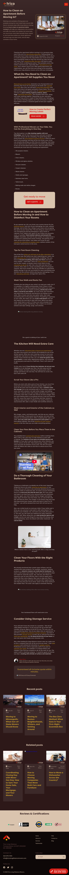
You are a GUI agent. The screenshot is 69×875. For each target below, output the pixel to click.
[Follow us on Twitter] (8, 868)
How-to (62, 36)
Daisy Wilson (22, 659)
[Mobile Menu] (66, 4)
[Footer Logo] (6, 840)
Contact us (54, 838)
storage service (27, 634)
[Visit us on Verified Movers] (40, 827)
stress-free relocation (43, 87)
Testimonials (39, 843)
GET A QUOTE (32, 202)
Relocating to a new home (22, 84)
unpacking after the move (32, 61)
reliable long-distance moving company (33, 632)
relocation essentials (44, 91)
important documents (25, 94)
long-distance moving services (34, 138)
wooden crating (45, 645)
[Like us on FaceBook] (4, 868)
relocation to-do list (20, 265)
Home (37, 836)
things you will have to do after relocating (37, 254)
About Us (38, 838)
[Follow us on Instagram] (12, 868)
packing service (19, 226)
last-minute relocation (33, 54)
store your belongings (21, 636)
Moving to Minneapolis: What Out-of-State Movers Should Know (12, 722)
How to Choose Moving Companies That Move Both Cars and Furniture (34, 780)
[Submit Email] (63, 857)
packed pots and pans (33, 436)
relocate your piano (20, 648)
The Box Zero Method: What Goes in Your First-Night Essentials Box (56, 722)
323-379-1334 (7, 856)
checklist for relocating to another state (26, 242)
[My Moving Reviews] (50, 825)
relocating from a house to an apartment (38, 350)
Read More (36, 116)
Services (38, 841)
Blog (52, 841)
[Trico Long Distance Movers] (9, 5)
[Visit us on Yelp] (33, 825)
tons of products (43, 261)
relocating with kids (22, 274)
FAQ (52, 836)
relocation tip (21, 258)
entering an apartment (39, 487)
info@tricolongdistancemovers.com (14, 858)
